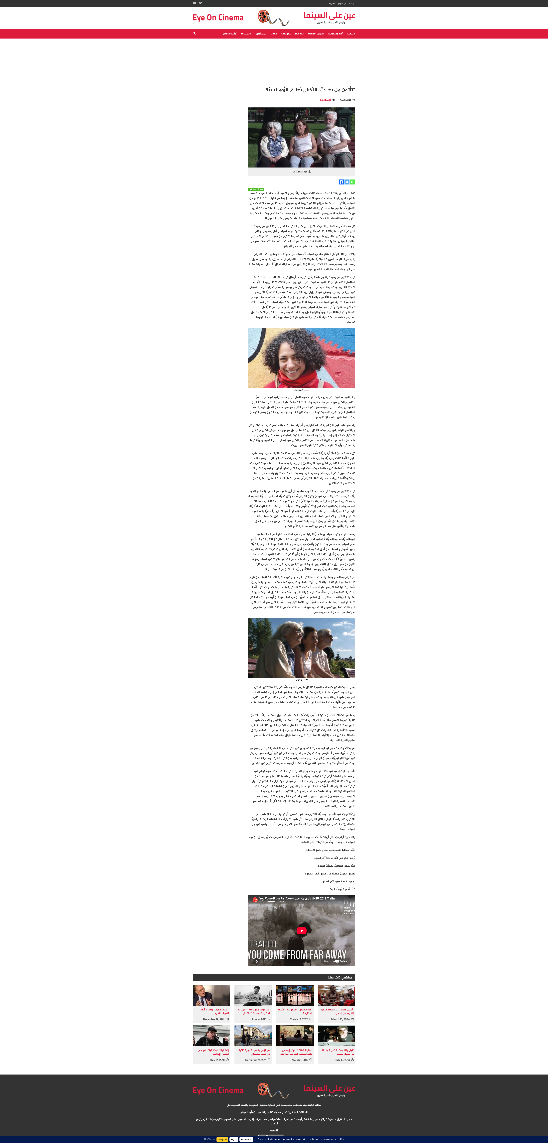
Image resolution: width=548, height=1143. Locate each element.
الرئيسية (351, 34)
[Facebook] (341, 181)
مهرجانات (286, 34)
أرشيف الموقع (229, 34)
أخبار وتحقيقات (335, 34)
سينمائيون (261, 34)
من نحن (352, 3)
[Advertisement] (274, 60)
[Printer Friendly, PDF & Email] (256, 189)
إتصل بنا (332, 3)
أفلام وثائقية (325, 100)
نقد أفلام (299, 34)
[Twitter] (346, 181)
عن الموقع (342, 3)
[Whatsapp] (352, 181)
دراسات (273, 34)
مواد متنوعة (246, 34)
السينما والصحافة (316, 34)
